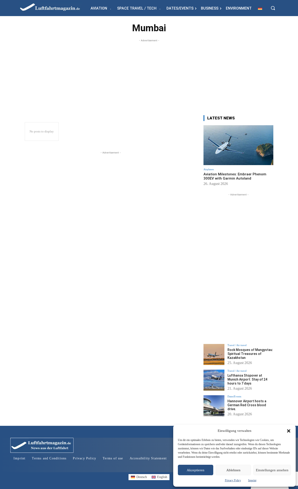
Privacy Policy (233, 480)
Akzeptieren (195, 470)
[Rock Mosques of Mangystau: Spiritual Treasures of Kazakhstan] (213, 354)
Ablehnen (233, 470)
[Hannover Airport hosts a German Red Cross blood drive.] (213, 405)
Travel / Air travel (237, 345)
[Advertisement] (149, 75)
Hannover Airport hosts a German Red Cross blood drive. (246, 405)
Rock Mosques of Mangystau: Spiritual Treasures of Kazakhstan (250, 354)
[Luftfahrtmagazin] (54, 7)
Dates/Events (234, 396)
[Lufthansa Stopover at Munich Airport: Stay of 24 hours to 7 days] (213, 380)
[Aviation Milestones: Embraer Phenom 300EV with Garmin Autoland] (238, 145)
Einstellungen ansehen (272, 470)
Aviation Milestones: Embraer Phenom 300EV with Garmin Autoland (234, 176)
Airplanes (208, 169)
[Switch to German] (260, 8)
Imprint (252, 480)
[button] (288, 431)
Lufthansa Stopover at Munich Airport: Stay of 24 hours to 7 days (247, 379)
